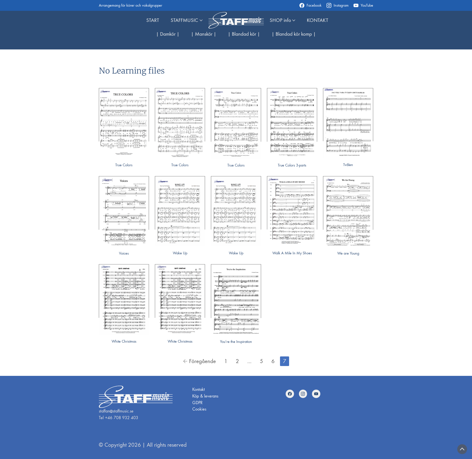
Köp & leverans (205, 396)
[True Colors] (124, 123)
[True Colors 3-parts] (292, 123)
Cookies (199, 409)
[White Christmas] (124, 299)
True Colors (124, 165)
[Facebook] (290, 394)
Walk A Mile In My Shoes (292, 253)
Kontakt (198, 389)
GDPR (197, 402)
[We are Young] (348, 211)
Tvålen (348, 164)
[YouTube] (316, 394)
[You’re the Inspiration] (236, 299)
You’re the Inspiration (236, 341)
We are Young (348, 253)
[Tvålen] (348, 123)
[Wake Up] (180, 211)
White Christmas (124, 341)
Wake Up (180, 253)
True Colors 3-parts (292, 165)
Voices (124, 253)
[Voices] (124, 211)
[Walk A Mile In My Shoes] (292, 211)
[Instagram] (303, 394)
